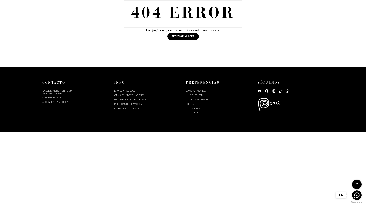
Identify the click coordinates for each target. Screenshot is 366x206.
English (195, 108)
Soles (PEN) (197, 95)
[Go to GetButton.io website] (357, 202)
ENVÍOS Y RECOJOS (124, 91)
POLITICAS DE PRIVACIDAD (129, 104)
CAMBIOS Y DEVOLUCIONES (129, 95)
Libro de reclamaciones (129, 108)
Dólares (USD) (199, 100)
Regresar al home (183, 36)
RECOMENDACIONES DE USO (130, 100)
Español (195, 113)
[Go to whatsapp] (357, 195)
